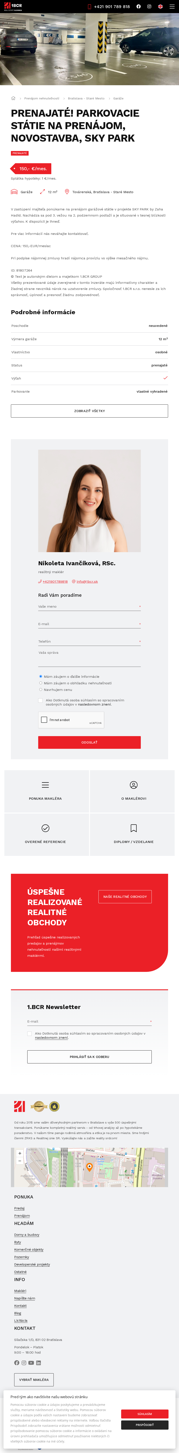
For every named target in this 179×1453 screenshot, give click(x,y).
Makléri (20, 1291)
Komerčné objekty (28, 1249)
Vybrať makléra (34, 1380)
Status (16, 365)
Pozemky (21, 1257)
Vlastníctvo (20, 352)
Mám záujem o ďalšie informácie (71, 676)
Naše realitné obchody (125, 897)
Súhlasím (145, 1414)
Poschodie (19, 326)
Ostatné (20, 1272)
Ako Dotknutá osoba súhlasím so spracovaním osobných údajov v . (85, 702)
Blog (17, 1313)
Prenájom (22, 1216)
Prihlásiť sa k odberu (89, 1057)
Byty (17, 1242)
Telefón (44, 641)
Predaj (19, 1208)
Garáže (118, 98)
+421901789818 (55, 581)
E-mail (43, 624)
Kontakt (20, 1306)
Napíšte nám (24, 1298)
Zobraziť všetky (89, 411)
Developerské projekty (32, 1264)
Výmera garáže (24, 339)
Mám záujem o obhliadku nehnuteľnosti (78, 683)
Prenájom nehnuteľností (41, 98)
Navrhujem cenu (58, 690)
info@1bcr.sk (87, 581)
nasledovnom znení (94, 704)
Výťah (16, 378)
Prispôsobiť (145, 1425)
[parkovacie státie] (89, 49)
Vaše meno (47, 606)
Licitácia (21, 1320)
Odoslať (89, 742)
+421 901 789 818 (112, 6)
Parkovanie (20, 391)
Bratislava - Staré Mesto (86, 98)
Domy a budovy (26, 1235)
